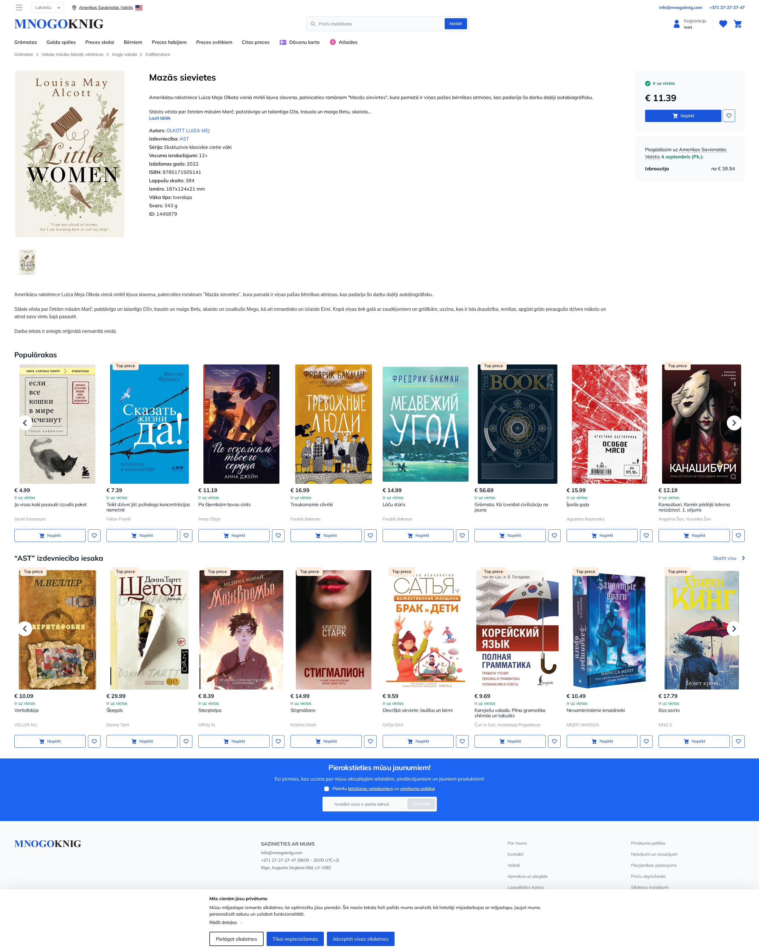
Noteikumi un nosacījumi (654, 854)
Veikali (514, 865)
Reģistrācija (695, 21)
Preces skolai (99, 42)
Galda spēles (61, 42)
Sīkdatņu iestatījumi (649, 887)
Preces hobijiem (169, 42)
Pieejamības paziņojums (654, 865)
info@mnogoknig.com (680, 7)
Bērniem (133, 42)
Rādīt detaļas (223, 922)
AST (184, 139)
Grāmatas (25, 42)
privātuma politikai (417, 788)
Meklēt (455, 23)
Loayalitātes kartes (526, 887)
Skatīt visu (724, 558)
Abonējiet (421, 803)
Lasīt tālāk (160, 118)
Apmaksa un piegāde (528, 876)
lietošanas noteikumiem (370, 788)
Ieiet (688, 27)
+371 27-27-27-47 (727, 7)
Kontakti (515, 854)
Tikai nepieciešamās (295, 939)
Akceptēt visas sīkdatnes (361, 939)
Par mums (517, 843)
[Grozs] (737, 24)
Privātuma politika (648, 843)
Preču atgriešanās (648, 876)
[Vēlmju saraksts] (723, 24)
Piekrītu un (384, 788)
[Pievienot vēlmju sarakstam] (729, 115)
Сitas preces (256, 42)
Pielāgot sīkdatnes (236, 939)
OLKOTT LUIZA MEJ (188, 130)
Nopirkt (687, 115)
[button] (24, 422)
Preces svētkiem (214, 42)
